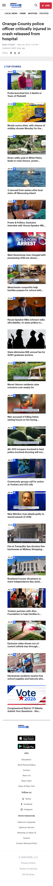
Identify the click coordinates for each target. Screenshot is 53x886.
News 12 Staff (8, 45)
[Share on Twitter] (15, 53)
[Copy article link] (19, 53)
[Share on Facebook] (11, 53)
